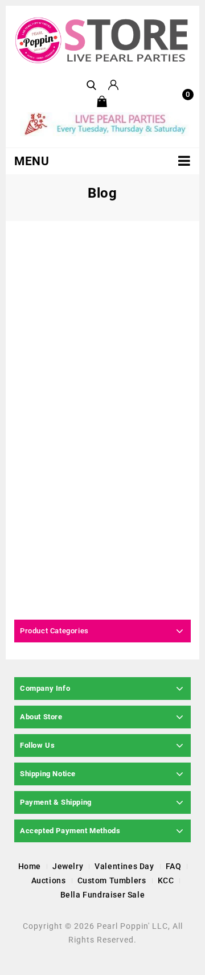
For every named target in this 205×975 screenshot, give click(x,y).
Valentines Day (124, 866)
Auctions (48, 880)
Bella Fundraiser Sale (102, 894)
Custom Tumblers (111, 880)
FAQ (174, 866)
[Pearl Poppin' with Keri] (102, 40)
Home (29, 866)
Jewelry (67, 866)
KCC (166, 880)
